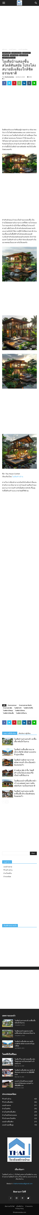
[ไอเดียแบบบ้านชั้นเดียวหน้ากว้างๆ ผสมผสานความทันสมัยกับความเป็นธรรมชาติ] (7, 783)
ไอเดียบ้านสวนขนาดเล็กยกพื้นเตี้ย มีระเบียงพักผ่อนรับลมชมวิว (24, 793)
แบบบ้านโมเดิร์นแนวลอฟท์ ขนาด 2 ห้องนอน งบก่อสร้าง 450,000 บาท (24, 1083)
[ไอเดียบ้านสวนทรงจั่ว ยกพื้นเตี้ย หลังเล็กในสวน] (7, 741)
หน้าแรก (4, 49)
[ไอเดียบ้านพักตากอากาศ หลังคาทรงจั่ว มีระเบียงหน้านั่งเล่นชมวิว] (7, 762)
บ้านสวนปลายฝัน (7, 708)
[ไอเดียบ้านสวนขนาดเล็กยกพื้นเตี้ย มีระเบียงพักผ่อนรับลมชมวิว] (7, 794)
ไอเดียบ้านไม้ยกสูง (8, 710)
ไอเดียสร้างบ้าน (17, 477)
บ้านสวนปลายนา (12, 705)
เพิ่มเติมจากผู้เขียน (25, 733)
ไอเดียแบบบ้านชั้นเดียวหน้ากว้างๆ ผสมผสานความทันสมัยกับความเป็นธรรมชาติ (25, 783)
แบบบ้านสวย (12, 49)
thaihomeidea (9, 77)
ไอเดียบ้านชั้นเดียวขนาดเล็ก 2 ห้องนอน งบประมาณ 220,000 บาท (25, 1072)
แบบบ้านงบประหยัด (16, 53)
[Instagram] (16, 1198)
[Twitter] (28, 1198)
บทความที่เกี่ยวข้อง (9, 733)
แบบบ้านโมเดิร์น (24, 55)
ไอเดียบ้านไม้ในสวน (21, 713)
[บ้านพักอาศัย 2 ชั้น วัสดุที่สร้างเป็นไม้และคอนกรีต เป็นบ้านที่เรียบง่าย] (7, 773)
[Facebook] (11, 1198)
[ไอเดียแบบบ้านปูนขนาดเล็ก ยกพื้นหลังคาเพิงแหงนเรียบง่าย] (7, 1033)
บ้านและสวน (28, 1206)
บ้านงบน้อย (7, 876)
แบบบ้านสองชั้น (14, 55)
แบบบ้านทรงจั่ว (26, 53)
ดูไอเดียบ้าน (19, 1206)
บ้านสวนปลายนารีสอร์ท (25, 705)
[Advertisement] (19, 26)
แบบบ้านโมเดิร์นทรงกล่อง (9, 57)
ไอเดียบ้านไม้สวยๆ (20, 710)
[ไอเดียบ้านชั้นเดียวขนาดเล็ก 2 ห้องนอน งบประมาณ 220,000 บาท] (7, 1073)
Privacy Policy (19, 1208)
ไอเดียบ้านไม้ (17, 708)
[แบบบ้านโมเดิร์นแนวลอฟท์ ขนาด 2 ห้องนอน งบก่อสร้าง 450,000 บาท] (7, 1084)
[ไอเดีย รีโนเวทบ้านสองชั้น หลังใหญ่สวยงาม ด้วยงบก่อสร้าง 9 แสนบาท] (7, 1062)
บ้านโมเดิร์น (7, 873)
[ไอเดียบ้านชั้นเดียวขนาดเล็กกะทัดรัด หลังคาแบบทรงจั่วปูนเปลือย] (7, 752)
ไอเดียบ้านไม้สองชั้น (8, 713)
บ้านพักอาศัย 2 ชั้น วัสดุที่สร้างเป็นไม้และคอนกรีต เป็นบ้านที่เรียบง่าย (24, 772)
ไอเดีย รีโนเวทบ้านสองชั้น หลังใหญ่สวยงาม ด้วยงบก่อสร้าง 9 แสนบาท (25, 1061)
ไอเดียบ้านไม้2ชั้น (28, 708)
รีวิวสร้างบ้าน (7, 870)
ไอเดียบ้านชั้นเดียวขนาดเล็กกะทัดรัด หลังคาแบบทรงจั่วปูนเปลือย (25, 752)
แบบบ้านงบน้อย (22, 49)
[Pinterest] (22, 1198)
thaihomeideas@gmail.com (22, 1183)
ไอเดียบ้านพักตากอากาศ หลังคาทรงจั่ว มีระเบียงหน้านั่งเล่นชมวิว (25, 762)
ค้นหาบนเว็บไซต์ (9, 1206)
